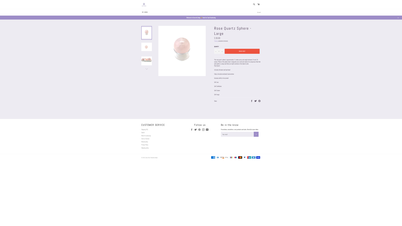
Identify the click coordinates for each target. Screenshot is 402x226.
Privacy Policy (144, 145)
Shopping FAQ (144, 129)
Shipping (216, 41)
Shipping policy (145, 148)
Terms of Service (145, 138)
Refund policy (144, 142)
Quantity (216, 46)
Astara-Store (147, 157)
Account (259, 12)
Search (142, 132)
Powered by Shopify (154, 157)
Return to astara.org (146, 135)
